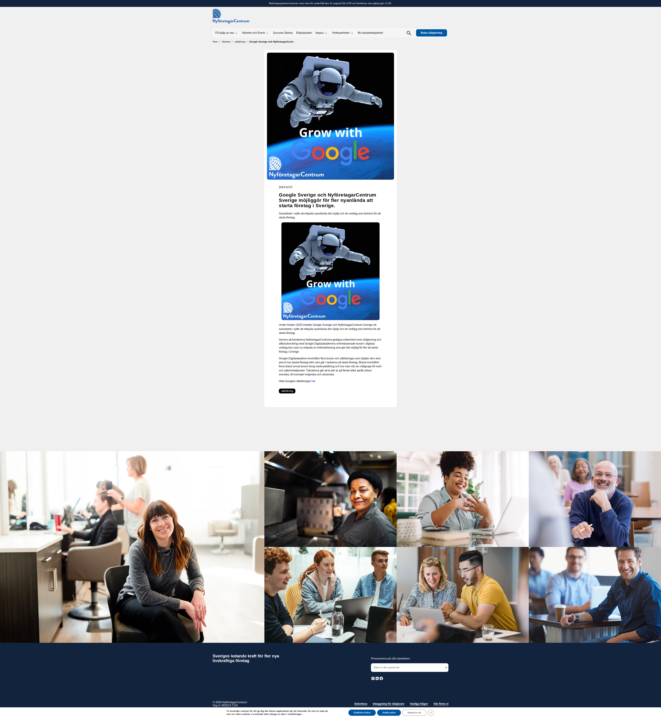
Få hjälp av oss (224, 32)
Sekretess (360, 703)
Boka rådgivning (431, 32)
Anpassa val (414, 712)
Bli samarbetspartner (370, 32)
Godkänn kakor (362, 712)
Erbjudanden (304, 32)
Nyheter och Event (253, 32)
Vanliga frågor (419, 703)
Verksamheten (341, 32)
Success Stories (283, 32)
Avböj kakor (389, 712)
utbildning (287, 390)
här (313, 381)
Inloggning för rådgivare (388, 703)
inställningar (295, 714)
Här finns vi (441, 703)
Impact (320, 32)
